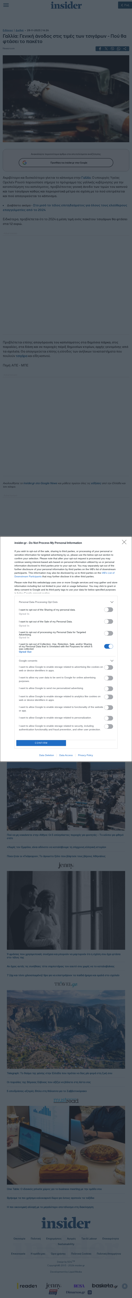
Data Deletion (46, 755)
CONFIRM (41, 743)
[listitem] (66, 602)
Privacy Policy (85, 755)
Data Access (66, 755)
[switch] (108, 609)
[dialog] (66, 649)
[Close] (125, 543)
